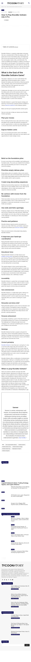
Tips (5, 6)
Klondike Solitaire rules (6, 446)
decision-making (19, 227)
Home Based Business (15, 618)
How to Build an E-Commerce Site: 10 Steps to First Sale (20, 586)
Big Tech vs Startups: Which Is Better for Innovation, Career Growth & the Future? (20, 520)
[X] (11, 580)
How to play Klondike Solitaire (11, 444)
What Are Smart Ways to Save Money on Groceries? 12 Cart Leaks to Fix (20, 487)
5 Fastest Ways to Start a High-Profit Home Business (20, 615)
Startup (12, 516)
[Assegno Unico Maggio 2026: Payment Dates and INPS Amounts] (5, 506)
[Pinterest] (8, 580)
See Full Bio (22, 437)
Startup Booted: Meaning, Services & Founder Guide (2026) (20, 543)
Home (2, 6)
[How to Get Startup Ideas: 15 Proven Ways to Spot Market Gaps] (5, 536)
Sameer (7, 20)
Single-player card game (16, 448)
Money (3, 481)
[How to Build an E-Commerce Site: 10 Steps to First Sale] (5, 589)
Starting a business (14, 588)
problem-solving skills (6, 256)
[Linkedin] (6, 580)
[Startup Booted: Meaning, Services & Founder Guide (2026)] (5, 544)
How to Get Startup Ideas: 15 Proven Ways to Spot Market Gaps (20, 535)
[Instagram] (4, 580)
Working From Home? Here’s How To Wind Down (20, 632)
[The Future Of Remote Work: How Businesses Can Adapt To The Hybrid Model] (5, 626)
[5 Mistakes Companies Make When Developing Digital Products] (5, 552)
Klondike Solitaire (5, 345)
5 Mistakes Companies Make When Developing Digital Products (19, 551)
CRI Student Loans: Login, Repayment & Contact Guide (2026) (20, 495)
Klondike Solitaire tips (6, 448)
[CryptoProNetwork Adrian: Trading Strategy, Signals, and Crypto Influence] (15, 472)
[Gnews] (13, 580)
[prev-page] (2, 558)
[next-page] (5, 558)
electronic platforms (10, 105)
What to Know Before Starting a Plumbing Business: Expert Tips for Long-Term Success (19, 595)
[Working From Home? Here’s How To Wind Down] (5, 634)
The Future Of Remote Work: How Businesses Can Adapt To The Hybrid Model (20, 625)
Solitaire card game (5, 450)
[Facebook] (2, 580)
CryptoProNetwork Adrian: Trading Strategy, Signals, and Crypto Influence (15, 483)
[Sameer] (2, 20)
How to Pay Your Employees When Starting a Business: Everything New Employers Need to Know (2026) (20, 604)
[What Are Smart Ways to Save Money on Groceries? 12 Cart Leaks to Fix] (5, 489)
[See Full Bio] (27, 438)
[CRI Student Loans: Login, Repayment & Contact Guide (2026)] (5, 498)
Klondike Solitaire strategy (17, 446)
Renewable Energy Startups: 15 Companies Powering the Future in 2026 (19, 528)
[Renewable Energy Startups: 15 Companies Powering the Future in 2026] (5, 528)
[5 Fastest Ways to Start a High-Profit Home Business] (5, 618)
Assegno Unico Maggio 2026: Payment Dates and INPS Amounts (19, 504)
